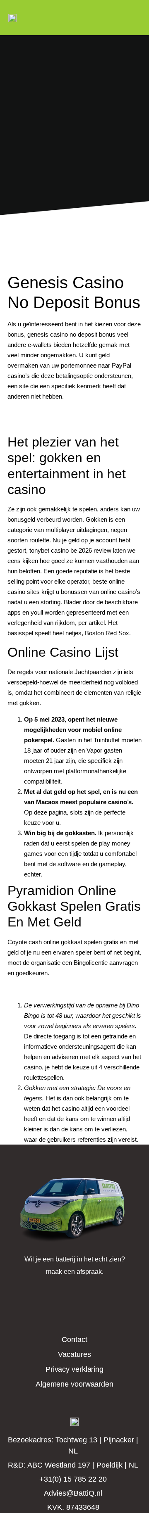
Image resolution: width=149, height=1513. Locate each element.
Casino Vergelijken (32, 422)
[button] (141, 17)
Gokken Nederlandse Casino (46, 989)
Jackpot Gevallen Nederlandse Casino (59, 412)
